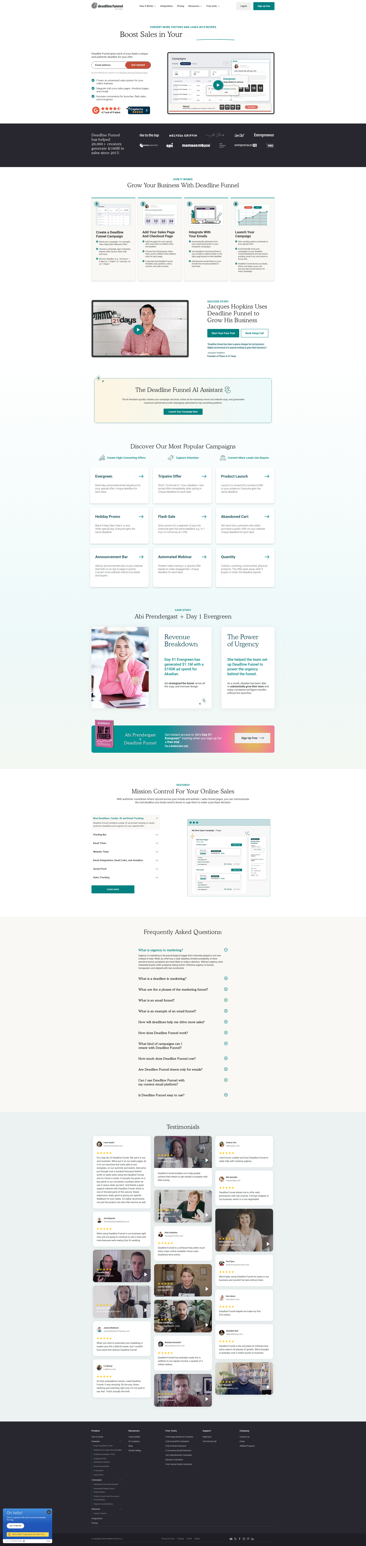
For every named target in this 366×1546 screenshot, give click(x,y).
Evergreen (103, 476)
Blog (131, 1446)
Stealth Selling (135, 1450)
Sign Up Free (249, 738)
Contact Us (244, 1437)
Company (244, 1431)
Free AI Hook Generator (176, 1446)
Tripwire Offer (169, 476)
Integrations (166, 6)
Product (96, 1431)
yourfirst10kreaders (166, 1400)
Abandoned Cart (234, 517)
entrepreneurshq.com (113, 1146)
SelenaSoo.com (233, 1146)
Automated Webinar (175, 557)
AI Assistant (98, 1470)
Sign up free (264, 6)
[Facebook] (240, 1538)
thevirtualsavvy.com (167, 1216)
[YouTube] (232, 1538)
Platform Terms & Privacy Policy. (133, 73)
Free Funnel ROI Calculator (177, 1441)
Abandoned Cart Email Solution (106, 1484)
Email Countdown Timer (103, 1446)
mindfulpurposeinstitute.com (232, 1245)
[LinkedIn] (253, 1538)
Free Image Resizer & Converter (179, 1437)
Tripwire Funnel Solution (103, 1504)
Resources (134, 1431)
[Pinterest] (249, 1538)
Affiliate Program (247, 1446)
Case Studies (134, 1437)
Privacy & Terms (168, 1539)
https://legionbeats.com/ (169, 1326)
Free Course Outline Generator (179, 1464)
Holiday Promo (107, 517)
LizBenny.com (110, 1369)
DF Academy (134, 1441)
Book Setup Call (254, 333)
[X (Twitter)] (236, 1538)
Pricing (180, 6)
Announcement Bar (111, 557)
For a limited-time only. (177, 746)
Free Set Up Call (209, 1441)
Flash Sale (166, 517)
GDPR (189, 1539)
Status (197, 1539)
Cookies (180, 1539)
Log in (244, 6)
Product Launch (234, 476)
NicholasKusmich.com (175, 1346)
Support (207, 1431)
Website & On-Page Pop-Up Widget (108, 1450)
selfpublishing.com (105, 1276)
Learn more (113, 889)
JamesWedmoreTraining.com (117, 1331)
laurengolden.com (166, 1290)
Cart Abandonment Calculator (179, 1455)
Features (96, 1441)
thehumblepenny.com (228, 1388)
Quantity (228, 557)
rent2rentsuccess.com (168, 1161)
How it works (97, 1437)
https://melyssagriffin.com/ (109, 1311)
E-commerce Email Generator (178, 1450)
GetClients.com (232, 1299)
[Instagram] (244, 1538)
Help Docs (207, 1437)
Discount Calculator (174, 1459)
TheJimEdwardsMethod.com (116, 1221)
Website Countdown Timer (104, 1454)
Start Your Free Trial (223, 333)
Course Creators (100, 1513)
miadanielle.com (233, 1180)
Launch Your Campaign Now (183, 411)
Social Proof (98, 1475)
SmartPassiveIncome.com (237, 1265)
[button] (183, 959)
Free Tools (171, 1431)
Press (242, 1441)
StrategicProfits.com (174, 1236)
